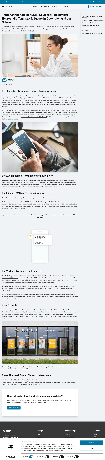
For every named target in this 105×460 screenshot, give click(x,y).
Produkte (35, 6)
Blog (38, 434)
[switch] (47, 456)
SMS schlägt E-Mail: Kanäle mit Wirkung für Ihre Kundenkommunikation (24, 380)
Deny (91, 448)
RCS (95, 437)
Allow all (91, 442)
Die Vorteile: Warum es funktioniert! (89, 28)
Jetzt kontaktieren (14, 408)
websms (67, 434)
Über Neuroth (85, 30)
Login (98, 2)
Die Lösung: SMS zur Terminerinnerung (90, 25)
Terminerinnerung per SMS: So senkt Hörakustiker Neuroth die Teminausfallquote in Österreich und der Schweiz (93, 16)
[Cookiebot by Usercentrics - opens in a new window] (10, 457)
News (39, 437)
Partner (66, 6)
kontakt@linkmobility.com (10, 437)
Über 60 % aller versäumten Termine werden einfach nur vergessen (40, 102)
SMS (95, 434)
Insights (56, 6)
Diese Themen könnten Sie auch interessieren (92, 33)
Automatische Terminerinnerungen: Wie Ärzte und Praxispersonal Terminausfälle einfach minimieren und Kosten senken (39, 382)
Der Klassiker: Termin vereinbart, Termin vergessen (93, 20)
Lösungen (46, 6)
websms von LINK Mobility (10, 278)
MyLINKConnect (69, 437)
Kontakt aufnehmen (96, 6)
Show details (85, 456)
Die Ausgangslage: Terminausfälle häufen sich (92, 22)
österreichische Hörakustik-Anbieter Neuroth (34, 117)
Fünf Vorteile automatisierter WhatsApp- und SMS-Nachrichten (21, 384)
